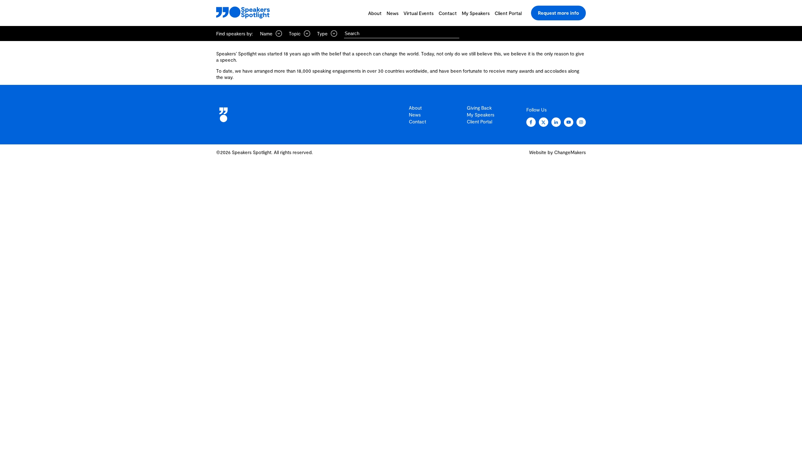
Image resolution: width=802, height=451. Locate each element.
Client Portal (508, 13)
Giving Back (479, 108)
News (392, 13)
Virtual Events (419, 13)
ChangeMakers (570, 152)
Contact (448, 13)
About (375, 13)
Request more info (558, 13)
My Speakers (476, 13)
